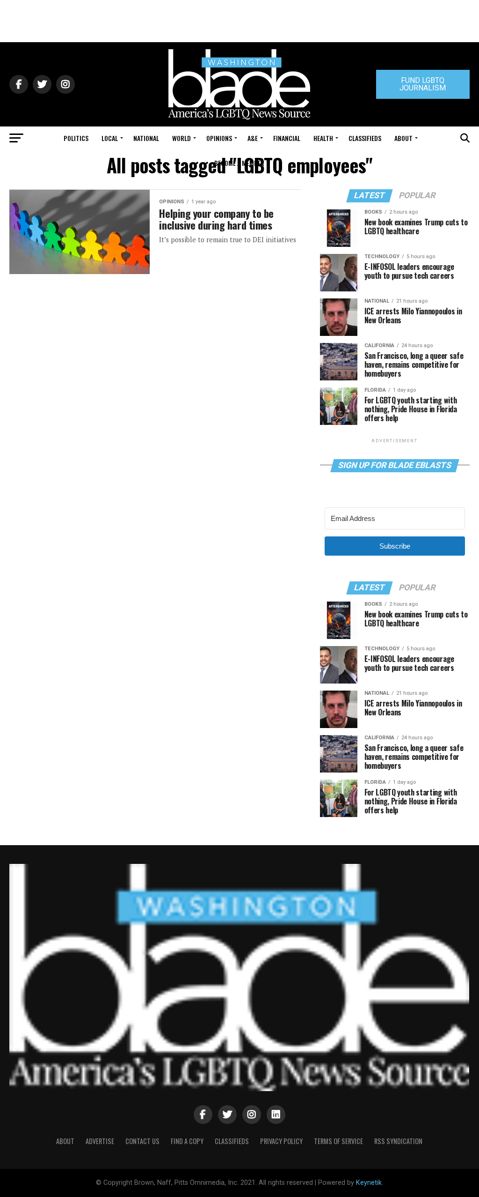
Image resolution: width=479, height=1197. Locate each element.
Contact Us (142, 1141)
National (146, 138)
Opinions (219, 138)
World (181, 138)
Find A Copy (187, 1141)
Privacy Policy (281, 1141)
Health (323, 138)
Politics (76, 138)
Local (110, 138)
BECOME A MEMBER (239, 163)
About (403, 138)
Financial (286, 138)
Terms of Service (338, 1141)
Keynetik (369, 1183)
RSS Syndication (398, 1141)
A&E (252, 138)
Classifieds (364, 138)
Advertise (100, 1141)
